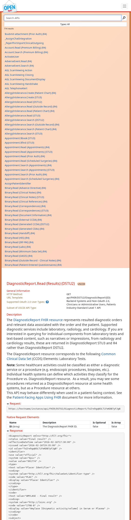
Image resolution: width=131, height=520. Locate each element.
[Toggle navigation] (124, 6)
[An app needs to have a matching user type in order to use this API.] (47, 302)
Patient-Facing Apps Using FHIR (37, 397)
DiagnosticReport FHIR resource (38, 320)
